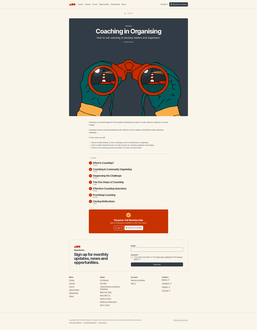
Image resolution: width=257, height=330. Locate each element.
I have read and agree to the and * (158, 258)
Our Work (103, 283)
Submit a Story (105, 299)
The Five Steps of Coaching (108, 182)
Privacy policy (102, 322)
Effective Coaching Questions (109, 188)
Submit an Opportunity (108, 302)
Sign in (133, 283)
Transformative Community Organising (110, 288)
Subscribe (157, 264)
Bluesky (165, 280)
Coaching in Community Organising (112, 169)
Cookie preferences (181, 320)
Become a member (138, 280)
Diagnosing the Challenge (107, 175)
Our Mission (104, 280)
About (123, 4)
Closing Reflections (104, 201)
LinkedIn (165, 287)
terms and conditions (164, 257)
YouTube (165, 291)
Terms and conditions (75, 322)
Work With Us (105, 295)
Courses (88, 4)
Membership (115, 4)
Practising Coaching (104, 194)
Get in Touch (105, 305)
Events (94, 4)
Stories (80, 4)
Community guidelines (90, 322)
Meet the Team (106, 292)
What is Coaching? (103, 162)
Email (133, 246)
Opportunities (104, 4)
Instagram (166, 283)
